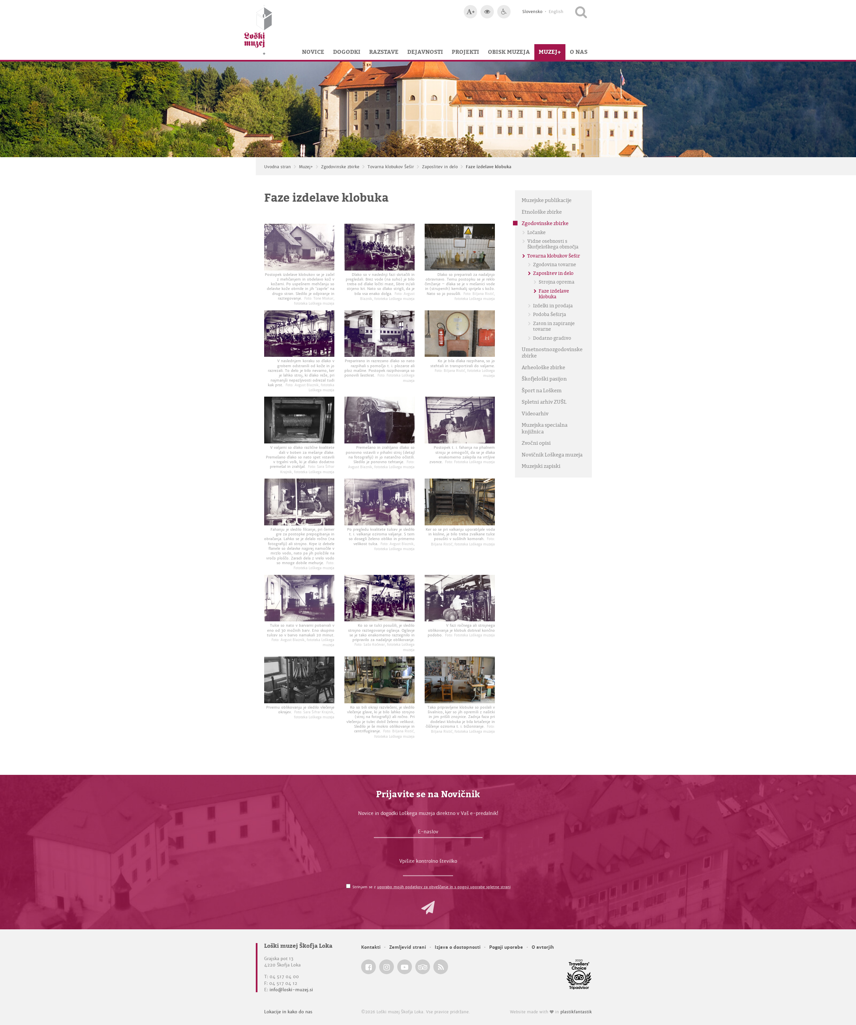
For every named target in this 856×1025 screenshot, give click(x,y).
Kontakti (371, 947)
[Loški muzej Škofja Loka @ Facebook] (368, 966)
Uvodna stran (277, 167)
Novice (313, 51)
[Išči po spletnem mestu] (581, 11)
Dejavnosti (425, 51)
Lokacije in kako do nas (288, 1012)
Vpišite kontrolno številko (428, 861)
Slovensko (532, 11)
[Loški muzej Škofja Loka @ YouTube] (404, 966)
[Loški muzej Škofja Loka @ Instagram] (386, 966)
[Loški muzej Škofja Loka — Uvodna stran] (258, 30)
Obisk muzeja (509, 51)
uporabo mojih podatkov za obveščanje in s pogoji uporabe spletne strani (444, 887)
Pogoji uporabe (506, 947)
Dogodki (346, 51)
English (556, 11)
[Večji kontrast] (487, 11)
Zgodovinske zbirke (340, 167)
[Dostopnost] (504, 11)
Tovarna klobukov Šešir (390, 167)
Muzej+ (550, 51)
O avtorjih (543, 947)
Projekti (465, 51)
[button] (428, 907)
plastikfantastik (576, 1012)
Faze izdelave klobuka (488, 167)
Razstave (384, 51)
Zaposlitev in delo (440, 167)
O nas (578, 51)
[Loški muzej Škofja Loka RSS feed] (440, 966)
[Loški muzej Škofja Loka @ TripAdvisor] (422, 966)
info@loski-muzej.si (291, 990)
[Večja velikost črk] (470, 11)
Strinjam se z (431, 887)
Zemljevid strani (407, 947)
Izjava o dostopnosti (457, 947)
